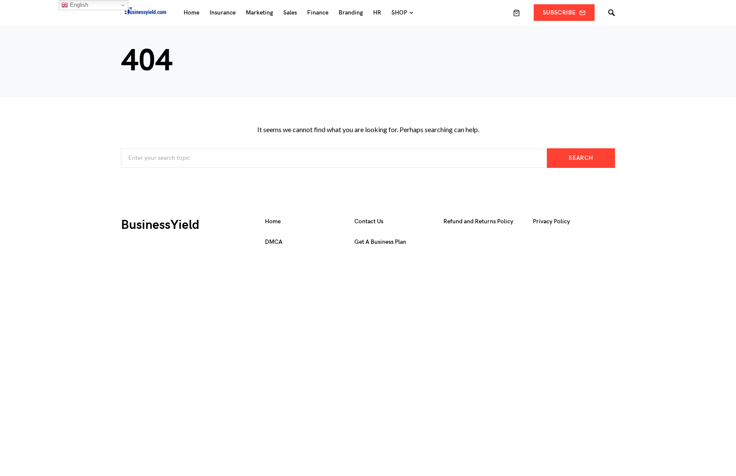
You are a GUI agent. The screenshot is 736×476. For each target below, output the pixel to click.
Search (581, 158)
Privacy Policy (551, 221)
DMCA (273, 241)
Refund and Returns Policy (478, 221)
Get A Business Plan (380, 241)
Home (273, 221)
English (78, 5)
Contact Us (368, 221)
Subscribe (559, 12)
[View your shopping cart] (516, 13)
